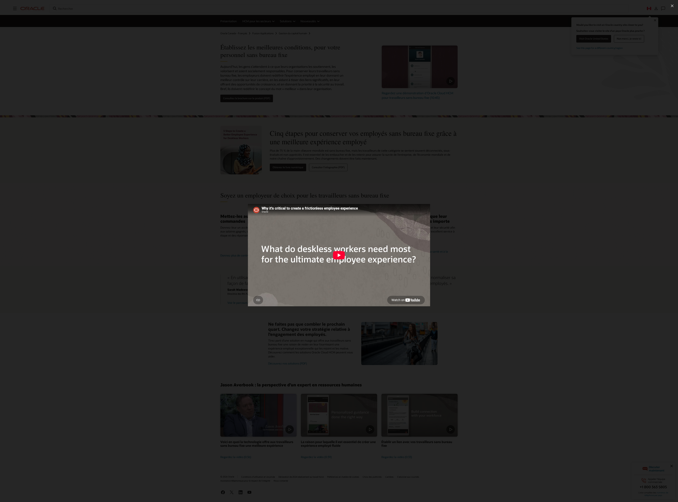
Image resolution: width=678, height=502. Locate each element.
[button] (672, 6)
